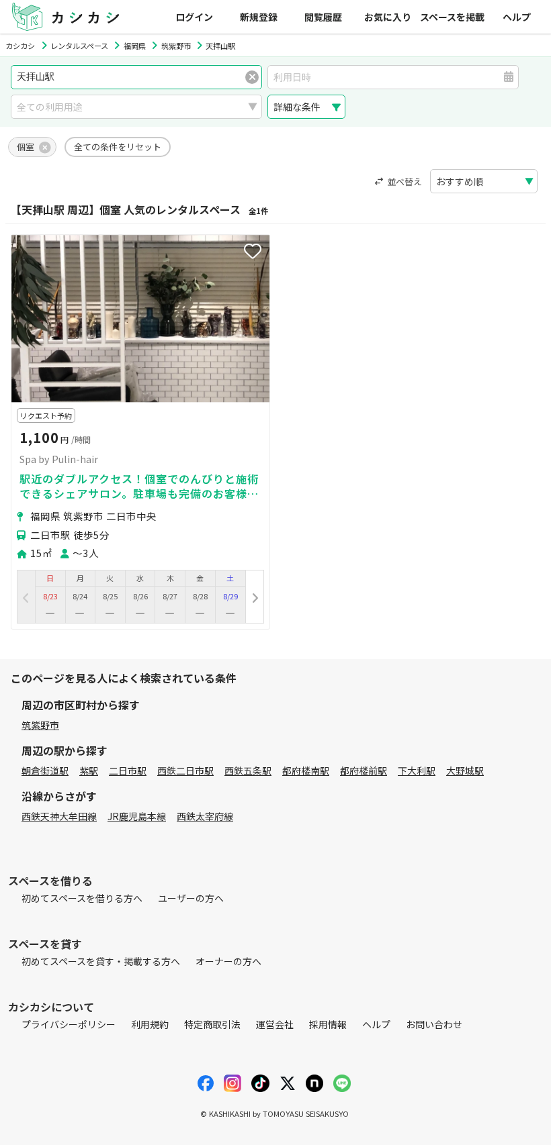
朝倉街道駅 (45, 770)
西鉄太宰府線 (205, 816)
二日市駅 (127, 770)
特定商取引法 (212, 1024)
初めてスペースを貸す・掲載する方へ (101, 961)
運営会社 (275, 1024)
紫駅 (88, 770)
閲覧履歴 (323, 16)
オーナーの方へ (228, 961)
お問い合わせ (434, 1024)
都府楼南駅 (305, 770)
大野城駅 (465, 770)
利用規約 (150, 1024)
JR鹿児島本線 (137, 816)
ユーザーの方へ (191, 898)
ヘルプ (517, 16)
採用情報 (328, 1024)
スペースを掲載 (452, 16)
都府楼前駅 (363, 770)
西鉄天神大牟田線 (59, 816)
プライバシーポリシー (69, 1024)
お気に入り (387, 16)
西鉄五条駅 (247, 770)
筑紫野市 (40, 725)
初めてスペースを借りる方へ (82, 898)
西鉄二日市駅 (185, 770)
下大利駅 (416, 770)
